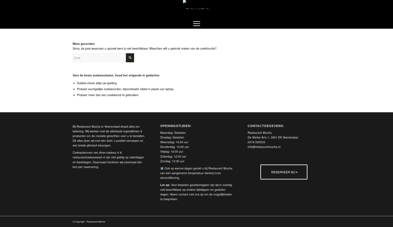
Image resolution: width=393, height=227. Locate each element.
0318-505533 (256, 142)
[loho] (196, 9)
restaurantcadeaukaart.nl (89, 157)
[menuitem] (196, 23)
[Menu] (196, 23)
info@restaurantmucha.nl (264, 147)
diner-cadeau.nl (109, 152)
